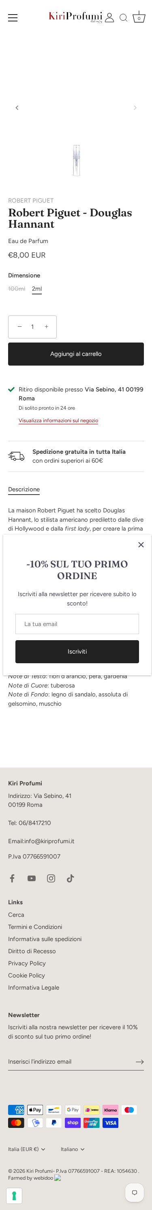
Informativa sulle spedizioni (44, 939)
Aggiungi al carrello (76, 354)
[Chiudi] (141, 545)
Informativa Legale (33, 987)
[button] (17, 107)
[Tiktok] (70, 877)
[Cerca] (124, 19)
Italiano (69, 1149)
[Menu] (13, 18)
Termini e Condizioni (35, 927)
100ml (16, 288)
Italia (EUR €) (23, 1149)
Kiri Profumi (39, 1171)
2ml (37, 288)
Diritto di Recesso (32, 951)
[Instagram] (51, 877)
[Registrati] (140, 1062)
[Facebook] (12, 877)
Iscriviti (77, 651)
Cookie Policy (26, 975)
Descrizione (24, 489)
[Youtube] (32, 877)
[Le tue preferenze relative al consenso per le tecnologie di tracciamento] (14, 1196)
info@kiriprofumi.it (49, 841)
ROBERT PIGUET (31, 200)
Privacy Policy (27, 963)
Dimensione (24, 275)
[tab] (28, 489)
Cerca (16, 914)
